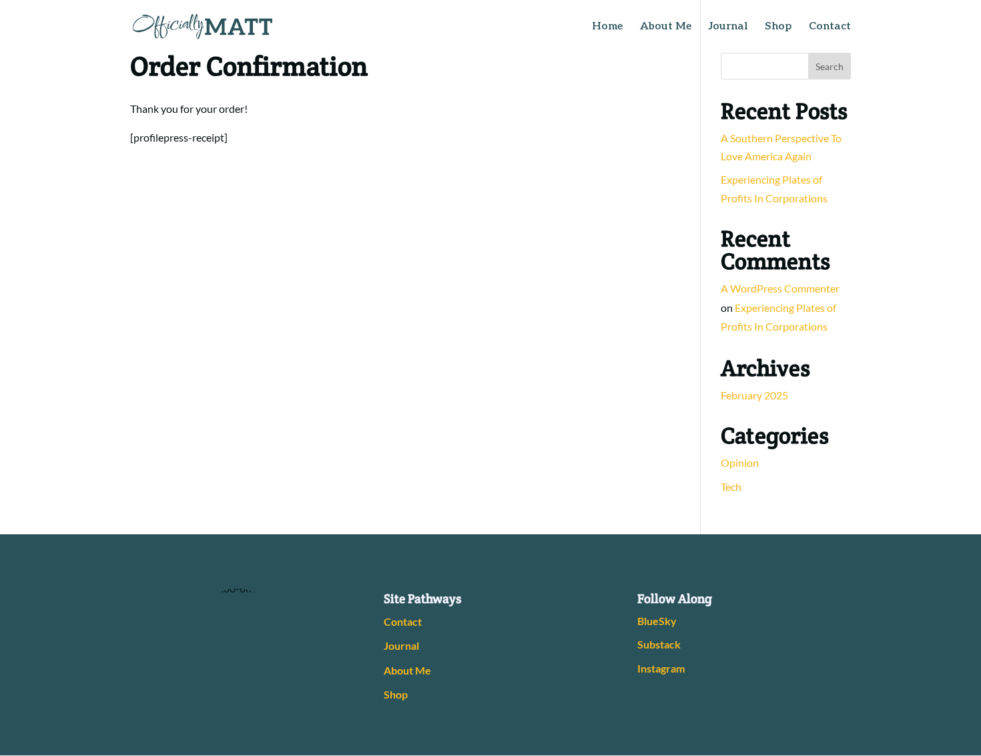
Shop (778, 27)
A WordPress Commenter (780, 288)
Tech (731, 486)
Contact (830, 27)
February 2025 (754, 395)
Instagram (661, 668)
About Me (665, 27)
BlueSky (657, 620)
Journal (728, 27)
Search (829, 66)
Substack (659, 644)
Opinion (740, 462)
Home (607, 27)
